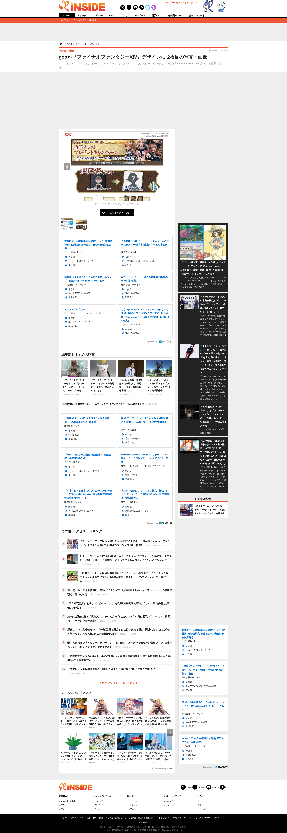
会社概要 (132, 818)
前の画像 (67, 166)
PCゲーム (140, 15)
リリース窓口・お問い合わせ (92, 818)
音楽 (199, 805)
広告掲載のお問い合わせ (116, 818)
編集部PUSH (175, 15)
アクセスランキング (74, 20)
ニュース (133, 801)
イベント (133, 805)
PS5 (111, 15)
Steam (98, 809)
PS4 (62, 809)
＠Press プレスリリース (213, 818)
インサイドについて (69, 818)
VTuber (132, 809)
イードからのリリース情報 (166, 818)
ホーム (66, 15)
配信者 (155, 15)
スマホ (124, 15)
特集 (94, 20)
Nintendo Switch (68, 801)
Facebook (201, 787)
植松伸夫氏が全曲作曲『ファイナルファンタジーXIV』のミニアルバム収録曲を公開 (111, 404)
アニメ (200, 801)
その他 (199, 796)
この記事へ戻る (118, 212)
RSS (226, 787)
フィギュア (168, 801)
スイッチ (98, 15)
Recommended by (159, 769)
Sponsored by (152, 342)
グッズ (166, 805)
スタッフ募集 (142, 822)
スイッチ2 (82, 15)
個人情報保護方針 (145, 818)
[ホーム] (61, 44)
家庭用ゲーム (65, 796)
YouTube (215, 787)
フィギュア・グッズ (171, 796)
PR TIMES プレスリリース (190, 818)
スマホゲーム (101, 801)
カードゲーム (203, 809)
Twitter (189, 787)
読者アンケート (197, 15)
